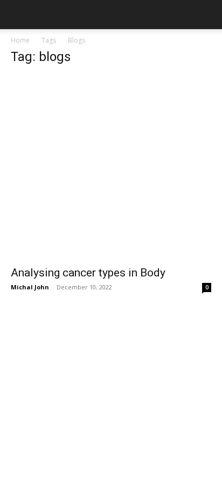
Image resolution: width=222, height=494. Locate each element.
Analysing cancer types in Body (88, 272)
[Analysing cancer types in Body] (111, 167)
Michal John (30, 287)
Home (20, 40)
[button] (18, 14)
